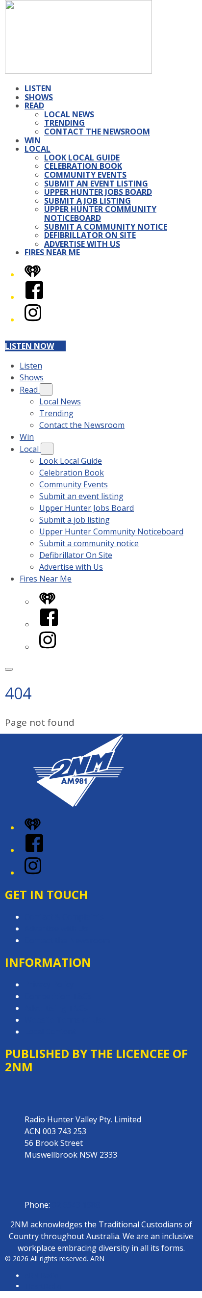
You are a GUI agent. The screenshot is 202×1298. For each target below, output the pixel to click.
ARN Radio (42, 1275)
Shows (39, 97)
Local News (69, 114)
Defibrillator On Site (90, 235)
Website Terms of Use (65, 1019)
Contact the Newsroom (97, 131)
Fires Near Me (52, 252)
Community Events (85, 174)
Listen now (29, 346)
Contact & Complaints (64, 916)
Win (33, 140)
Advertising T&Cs (56, 1008)
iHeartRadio (43, 1286)
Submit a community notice (105, 226)
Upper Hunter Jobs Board (98, 191)
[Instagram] (33, 319)
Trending (64, 122)
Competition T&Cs (58, 996)
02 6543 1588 (76, 1204)
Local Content (50, 1031)
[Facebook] (34, 296)
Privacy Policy (49, 984)
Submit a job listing (87, 200)
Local (37, 148)
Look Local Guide (82, 157)
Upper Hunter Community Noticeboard (100, 213)
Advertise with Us (82, 243)
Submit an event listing (96, 183)
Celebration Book (83, 165)
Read (34, 105)
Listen (38, 88)
